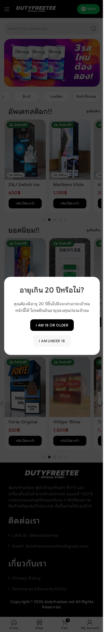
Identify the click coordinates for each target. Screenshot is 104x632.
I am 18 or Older (52, 325)
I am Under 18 (52, 341)
